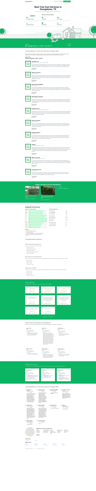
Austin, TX (26, 443)
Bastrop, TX (36, 443)
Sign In (61, 1)
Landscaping (26, 440)
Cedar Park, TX (55, 443)
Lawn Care (35, 440)
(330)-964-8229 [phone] (56, 1)
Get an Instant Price (67, 1)
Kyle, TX (63, 443)
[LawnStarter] (29, 1)
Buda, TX (45, 443)
